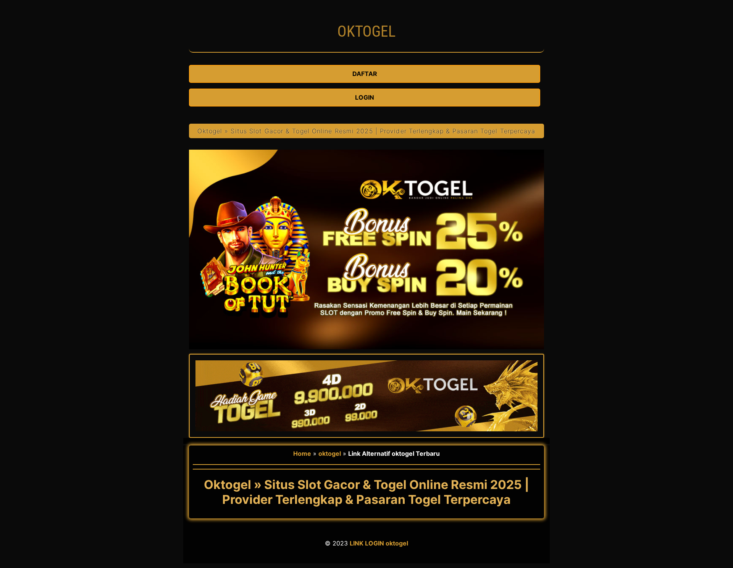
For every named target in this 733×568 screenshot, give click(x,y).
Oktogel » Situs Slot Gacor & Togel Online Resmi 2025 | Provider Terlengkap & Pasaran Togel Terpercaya (366, 131)
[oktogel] (366, 48)
